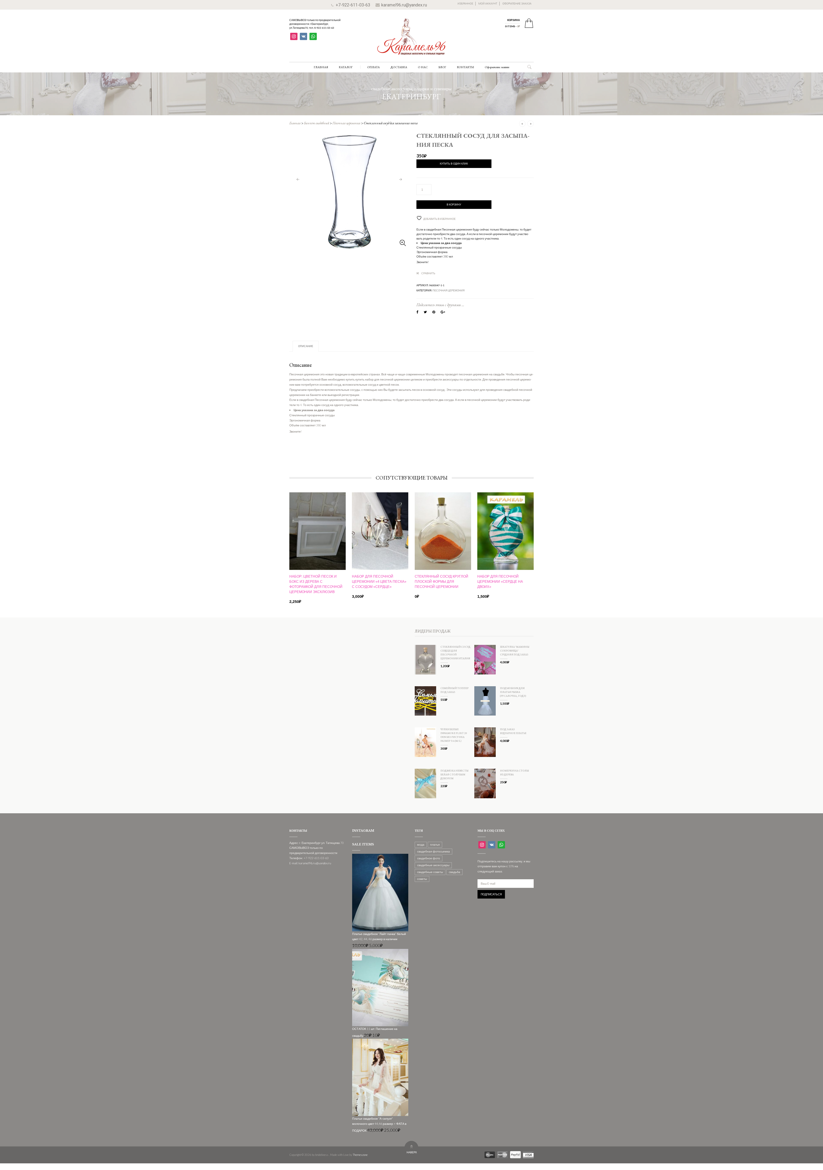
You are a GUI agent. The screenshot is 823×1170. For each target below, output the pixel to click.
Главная (295, 123)
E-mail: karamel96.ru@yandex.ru (310, 863)
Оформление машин (497, 67)
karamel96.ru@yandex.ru (404, 4)
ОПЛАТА (373, 67)
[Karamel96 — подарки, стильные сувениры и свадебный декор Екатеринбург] (411, 39)
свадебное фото (428, 858)
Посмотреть (317, 508)
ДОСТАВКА (398, 67)
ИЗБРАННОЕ (465, 3)
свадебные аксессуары (433, 865)
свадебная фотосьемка (433, 851)
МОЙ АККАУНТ (487, 3)
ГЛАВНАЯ (321, 67)
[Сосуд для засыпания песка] (349, 191)
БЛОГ (442, 67)
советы (422, 879)
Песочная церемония (346, 123)
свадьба (454, 872)
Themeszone (360, 1155)
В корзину (454, 204)
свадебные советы (430, 872)
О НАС (423, 67)
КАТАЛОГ (346, 67)
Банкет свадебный (316, 123)
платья (435, 844)
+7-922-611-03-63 (353, 4)
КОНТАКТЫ (465, 67)
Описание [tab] (305, 346)
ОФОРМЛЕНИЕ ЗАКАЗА (517, 3)
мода (420, 844)
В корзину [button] (317, 563)
